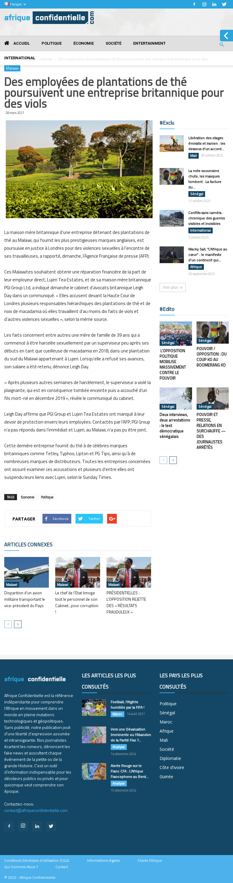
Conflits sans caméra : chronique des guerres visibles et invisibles (206, 218)
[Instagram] (204, 4)
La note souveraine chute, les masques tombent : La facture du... (204, 179)
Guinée (166, 776)
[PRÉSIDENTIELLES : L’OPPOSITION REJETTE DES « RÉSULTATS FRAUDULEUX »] (128, 572)
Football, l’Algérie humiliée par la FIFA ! (127, 704)
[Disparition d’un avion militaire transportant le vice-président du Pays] (26, 572)
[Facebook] (194, 4)
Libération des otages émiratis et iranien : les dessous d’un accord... (206, 143)
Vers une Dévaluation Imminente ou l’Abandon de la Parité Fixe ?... (131, 734)
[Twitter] (224, 4)
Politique (52, 43)
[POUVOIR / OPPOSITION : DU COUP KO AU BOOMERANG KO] (213, 332)
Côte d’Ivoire (172, 767)
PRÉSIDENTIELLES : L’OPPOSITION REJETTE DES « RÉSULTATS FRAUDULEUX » (126, 602)
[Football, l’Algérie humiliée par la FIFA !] (94, 707)
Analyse (119, 747)
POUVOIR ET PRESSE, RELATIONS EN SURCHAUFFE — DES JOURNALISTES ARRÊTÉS (211, 430)
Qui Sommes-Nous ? (21, 867)
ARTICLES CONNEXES (28, 544)
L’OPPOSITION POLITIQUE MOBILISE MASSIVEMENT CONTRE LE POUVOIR (173, 364)
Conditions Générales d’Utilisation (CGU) (36, 860)
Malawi (11, 584)
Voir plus (170, 287)
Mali (193, 155)
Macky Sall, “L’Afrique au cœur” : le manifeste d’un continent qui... (207, 254)
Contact (62, 867)
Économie (83, 43)
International (19, 58)
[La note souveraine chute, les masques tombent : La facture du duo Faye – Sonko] (172, 176)
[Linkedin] (214, 4)
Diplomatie (170, 758)
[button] (221, 45)
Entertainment (149, 43)
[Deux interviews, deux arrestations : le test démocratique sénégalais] (176, 398)
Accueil (21, 43)
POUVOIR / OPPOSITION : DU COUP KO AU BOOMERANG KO (212, 356)
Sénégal (196, 194)
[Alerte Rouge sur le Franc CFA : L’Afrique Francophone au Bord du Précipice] (94, 771)
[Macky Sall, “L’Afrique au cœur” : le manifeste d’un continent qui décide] (172, 254)
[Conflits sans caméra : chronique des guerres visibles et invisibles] (172, 218)
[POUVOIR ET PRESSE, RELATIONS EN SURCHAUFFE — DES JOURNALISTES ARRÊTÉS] (213, 398)
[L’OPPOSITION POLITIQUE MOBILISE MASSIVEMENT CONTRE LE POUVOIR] (176, 333)
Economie (27, 497)
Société (113, 43)
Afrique (196, 267)
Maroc (118, 714)
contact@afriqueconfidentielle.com (36, 810)
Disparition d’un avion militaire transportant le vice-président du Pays (24, 599)
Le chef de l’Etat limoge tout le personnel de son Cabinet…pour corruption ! (76, 602)
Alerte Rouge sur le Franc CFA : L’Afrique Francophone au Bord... (130, 771)
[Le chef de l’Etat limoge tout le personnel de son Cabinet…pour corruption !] (77, 572)
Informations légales (103, 860)
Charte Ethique (150, 860)
